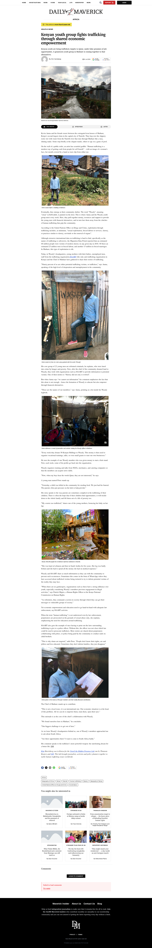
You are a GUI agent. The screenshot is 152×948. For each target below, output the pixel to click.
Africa (44, 777)
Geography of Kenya (96, 781)
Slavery (85, 781)
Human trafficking (75, 781)
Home (24, 2)
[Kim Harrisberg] (44, 59)
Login (124, 2)
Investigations (35, 2)
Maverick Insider (61, 903)
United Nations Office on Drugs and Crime (54, 785)
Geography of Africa (48, 781)
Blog (99, 903)
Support (108, 2)
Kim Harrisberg (56, 59)
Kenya (58, 781)
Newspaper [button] (79, 2)
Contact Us (89, 903)
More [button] (89, 2)
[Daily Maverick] (76, 12)
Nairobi (65, 781)
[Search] (101, 3)
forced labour (73, 785)
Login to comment (76, 876)
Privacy (72, 934)
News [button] (45, 2)
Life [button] (70, 2)
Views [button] (53, 2)
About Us (76, 903)
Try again (46, 888)
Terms (80, 934)
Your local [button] (62, 2)
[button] (96, 59)
